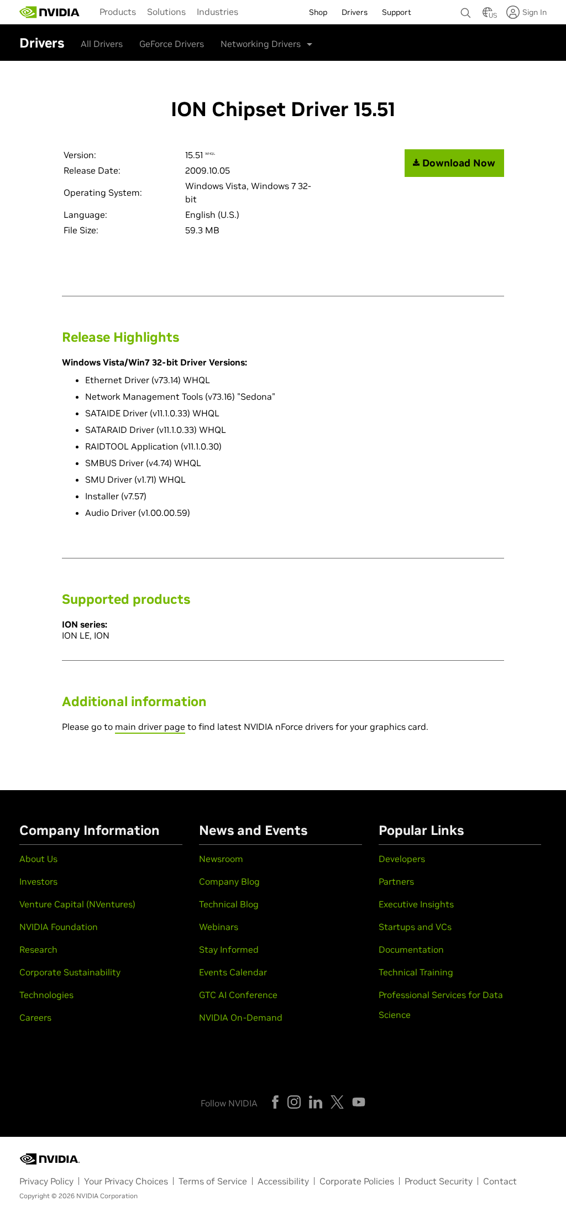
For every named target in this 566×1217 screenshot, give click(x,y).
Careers (35, 1017)
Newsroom (221, 858)
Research (38, 949)
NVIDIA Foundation (58, 926)
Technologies (46, 994)
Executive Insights (416, 904)
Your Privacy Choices (126, 1181)
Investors (38, 881)
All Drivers (102, 43)
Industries (217, 11)
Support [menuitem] (396, 12)
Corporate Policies (356, 1181)
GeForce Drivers (171, 43)
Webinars (218, 926)
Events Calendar (233, 972)
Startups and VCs (415, 926)
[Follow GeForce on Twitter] (337, 1102)
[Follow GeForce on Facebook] (275, 1102)
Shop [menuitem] (318, 12)
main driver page (150, 726)
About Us (38, 858)
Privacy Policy (46, 1181)
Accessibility (283, 1181)
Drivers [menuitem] (355, 12)
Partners (396, 881)
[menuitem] (118, 11)
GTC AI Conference (238, 994)
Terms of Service (213, 1181)
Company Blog (229, 881)
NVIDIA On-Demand (240, 1017)
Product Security (439, 1181)
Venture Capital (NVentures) (77, 904)
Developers (402, 858)
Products (117, 11)
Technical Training (416, 972)
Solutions (166, 11)
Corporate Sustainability (69, 972)
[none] (466, 7)
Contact (500, 1181)
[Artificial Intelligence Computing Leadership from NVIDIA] (49, 12)
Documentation (411, 949)
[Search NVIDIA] (466, 9)
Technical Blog (229, 904)
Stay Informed (229, 949)
